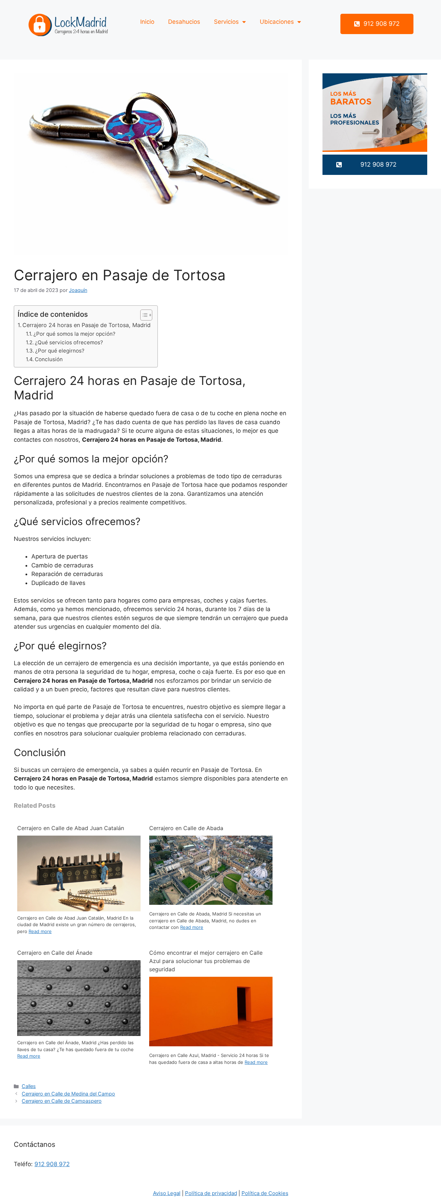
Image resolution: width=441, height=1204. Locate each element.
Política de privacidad (211, 1193)
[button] (376, 24)
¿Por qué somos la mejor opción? (74, 334)
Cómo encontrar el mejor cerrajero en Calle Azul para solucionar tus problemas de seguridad (206, 961)
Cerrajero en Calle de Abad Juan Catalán (70, 828)
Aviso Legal (167, 1193)
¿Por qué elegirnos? (59, 350)
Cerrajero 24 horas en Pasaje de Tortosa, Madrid (86, 325)
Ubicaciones (277, 21)
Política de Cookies (265, 1193)
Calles (29, 1086)
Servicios (226, 21)
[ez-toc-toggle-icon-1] (143, 315)
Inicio (147, 21)
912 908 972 (52, 1164)
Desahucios (184, 21)
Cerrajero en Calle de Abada (186, 828)
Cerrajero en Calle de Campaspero (62, 1101)
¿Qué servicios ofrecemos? (69, 342)
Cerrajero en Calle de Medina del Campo (68, 1094)
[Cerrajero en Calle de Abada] (211, 902)
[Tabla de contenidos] (146, 315)
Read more (40, 931)
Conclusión (49, 359)
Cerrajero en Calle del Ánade (54, 952)
